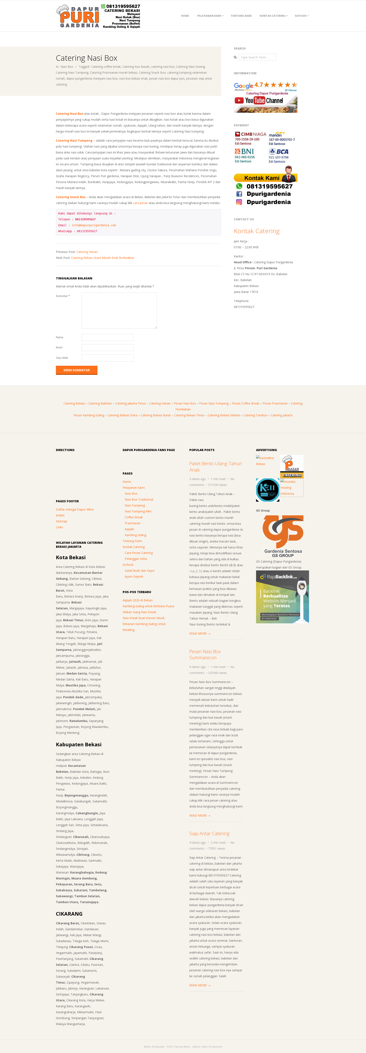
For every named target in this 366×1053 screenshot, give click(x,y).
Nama (59, 337)
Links (59, 527)
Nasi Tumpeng (135, 505)
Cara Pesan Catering (139, 553)
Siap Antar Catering (209, 833)
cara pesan (140, 203)
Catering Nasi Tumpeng (72, 72)
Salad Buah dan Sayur (140, 571)
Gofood (300, 16)
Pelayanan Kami (209, 16)
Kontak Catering (272, 16)
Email (59, 347)
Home (185, 16)
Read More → (200, 633)
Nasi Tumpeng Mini (138, 511)
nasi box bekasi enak (133, 78)
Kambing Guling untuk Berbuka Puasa (148, 606)
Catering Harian (87, 252)
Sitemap (61, 521)
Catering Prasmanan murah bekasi (113, 72)
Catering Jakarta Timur (130, 403)
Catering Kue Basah (136, 67)
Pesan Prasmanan (275, 403)
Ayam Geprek (134, 576)
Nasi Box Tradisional (139, 499)
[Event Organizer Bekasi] (267, 481)
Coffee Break (134, 517)
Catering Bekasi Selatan (224, 415)
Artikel (60, 515)
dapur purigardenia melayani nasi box (92, 78)
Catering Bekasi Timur (189, 415)
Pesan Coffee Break (245, 403)
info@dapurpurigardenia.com (94, 225)
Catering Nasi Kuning (190, 67)
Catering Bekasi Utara (122, 415)
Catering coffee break (106, 67)
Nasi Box (67, 67)
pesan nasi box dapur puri (166, 78)
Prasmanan (132, 523)
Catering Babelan (100, 403)
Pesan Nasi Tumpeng (214, 403)
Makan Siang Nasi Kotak (139, 612)
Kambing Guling (135, 535)
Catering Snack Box (152, 72)
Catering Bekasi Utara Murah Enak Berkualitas (102, 258)
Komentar (63, 296)
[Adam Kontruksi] (267, 458)
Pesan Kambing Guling (88, 415)
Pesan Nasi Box (185, 403)
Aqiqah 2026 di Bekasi (138, 600)
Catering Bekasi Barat (156, 415)
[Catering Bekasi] (292, 458)
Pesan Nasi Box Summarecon (205, 654)
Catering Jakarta (282, 415)
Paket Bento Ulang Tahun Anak (215, 466)
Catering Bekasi (74, 403)
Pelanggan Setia (136, 559)
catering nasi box (163, 67)
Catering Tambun (255, 415)
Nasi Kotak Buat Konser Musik (144, 618)
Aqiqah (129, 529)
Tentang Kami (241, 16)
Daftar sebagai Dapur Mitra (75, 509)
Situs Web (62, 358)
